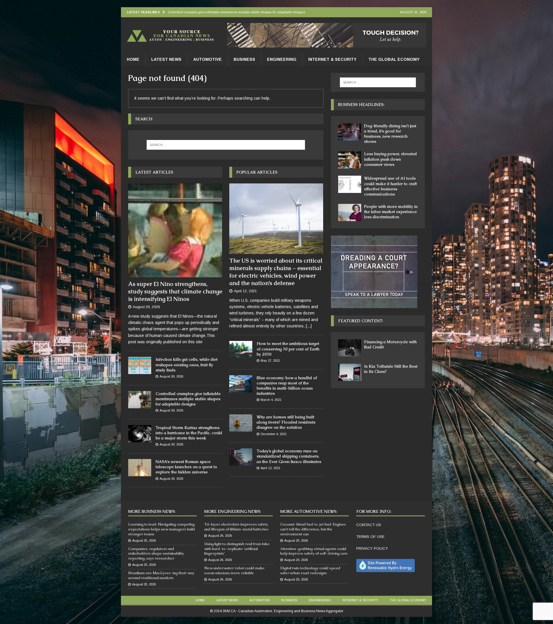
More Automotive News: (308, 511)
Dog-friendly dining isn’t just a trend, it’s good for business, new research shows (390, 133)
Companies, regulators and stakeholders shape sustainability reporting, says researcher (156, 553)
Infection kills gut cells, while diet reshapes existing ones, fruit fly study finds (186, 364)
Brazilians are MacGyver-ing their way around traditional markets (161, 575)
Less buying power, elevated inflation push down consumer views (390, 159)
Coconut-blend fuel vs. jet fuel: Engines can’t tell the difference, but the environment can (313, 529)
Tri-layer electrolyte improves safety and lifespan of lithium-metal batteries (236, 527)
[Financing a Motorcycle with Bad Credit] (349, 347)
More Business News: (151, 511)
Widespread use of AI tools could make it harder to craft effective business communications (390, 186)
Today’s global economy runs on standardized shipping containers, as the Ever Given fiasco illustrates (289, 456)
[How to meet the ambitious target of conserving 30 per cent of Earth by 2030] (240, 349)
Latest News (166, 59)
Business (244, 59)
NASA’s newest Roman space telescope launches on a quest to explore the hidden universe (186, 467)
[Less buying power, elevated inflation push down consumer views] (349, 159)
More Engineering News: (232, 511)
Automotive (207, 59)
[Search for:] (226, 145)
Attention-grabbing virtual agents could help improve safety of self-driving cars (314, 551)
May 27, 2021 (270, 360)
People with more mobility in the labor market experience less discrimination (391, 211)
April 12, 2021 (245, 291)
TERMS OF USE (370, 536)
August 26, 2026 (220, 535)
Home (133, 59)
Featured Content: (360, 320)
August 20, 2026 (296, 540)
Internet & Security (332, 59)
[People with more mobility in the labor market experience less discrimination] (349, 212)
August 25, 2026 (144, 540)
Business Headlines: (361, 104)
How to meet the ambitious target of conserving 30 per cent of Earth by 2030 (288, 348)
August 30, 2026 (146, 307)
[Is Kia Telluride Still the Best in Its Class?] (349, 372)
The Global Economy (394, 59)
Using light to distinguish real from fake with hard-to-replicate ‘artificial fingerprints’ (237, 548)
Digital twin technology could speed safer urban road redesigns (310, 570)
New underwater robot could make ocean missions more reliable (234, 570)
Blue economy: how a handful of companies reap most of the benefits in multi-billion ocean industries (287, 385)
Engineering (281, 59)
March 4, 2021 (271, 399)
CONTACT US (368, 525)
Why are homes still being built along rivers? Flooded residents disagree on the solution (286, 422)
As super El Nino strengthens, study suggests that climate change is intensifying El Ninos (175, 291)
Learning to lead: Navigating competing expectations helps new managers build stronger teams (161, 529)
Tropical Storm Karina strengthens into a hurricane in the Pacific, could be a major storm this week (189, 433)
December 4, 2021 (274, 434)
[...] (309, 326)
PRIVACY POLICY (372, 548)
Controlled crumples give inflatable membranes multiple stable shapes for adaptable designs (188, 399)
